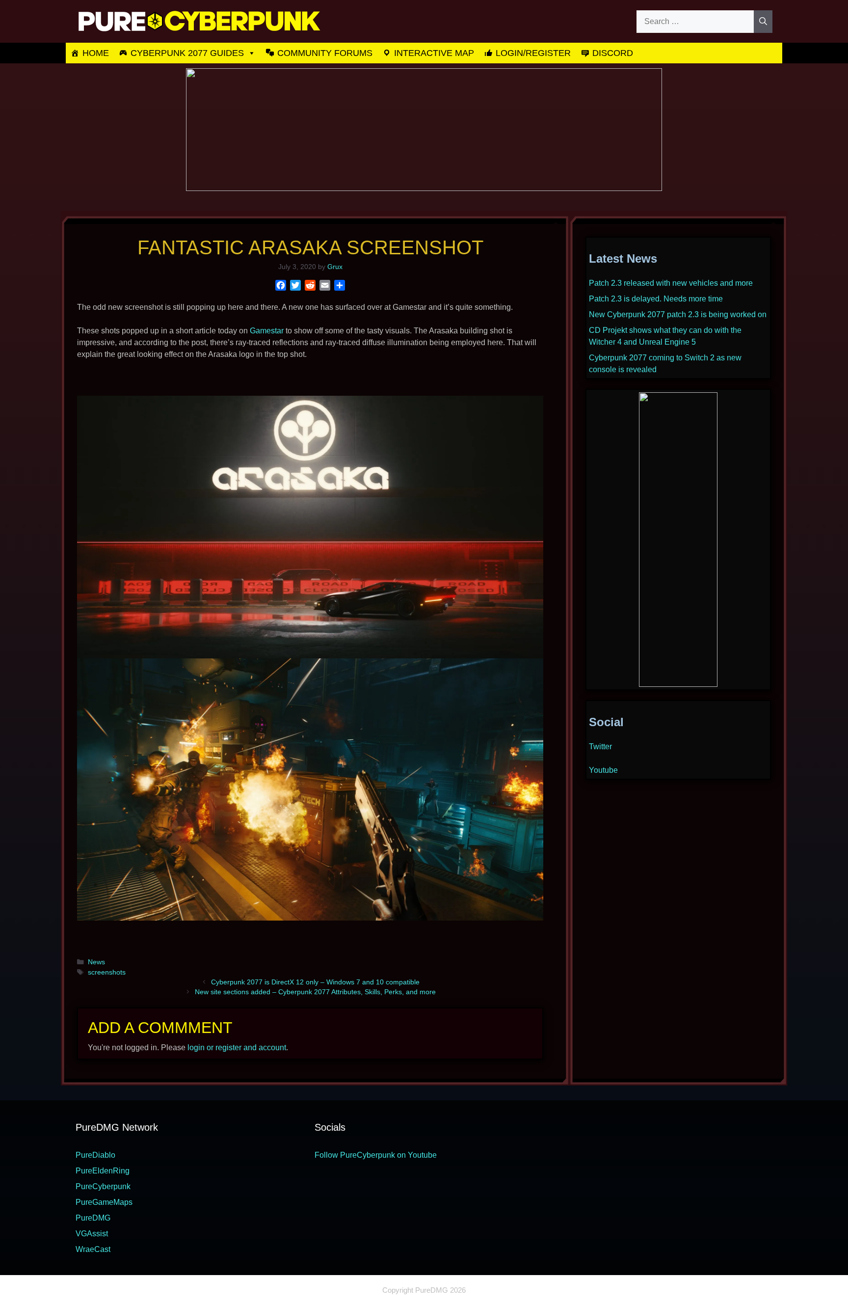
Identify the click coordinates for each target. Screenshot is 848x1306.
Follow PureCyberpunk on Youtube (376, 1155)
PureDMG (93, 1218)
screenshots (107, 972)
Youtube (603, 770)
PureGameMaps (104, 1202)
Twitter (600, 746)
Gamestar (267, 330)
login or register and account (236, 1047)
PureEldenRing (103, 1171)
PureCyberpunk (103, 1186)
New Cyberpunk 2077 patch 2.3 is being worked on (678, 314)
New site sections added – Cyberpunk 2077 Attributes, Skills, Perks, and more (315, 992)
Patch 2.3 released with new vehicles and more (671, 283)
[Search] (763, 21)
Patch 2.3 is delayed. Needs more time (656, 299)
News (96, 962)
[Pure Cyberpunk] (198, 21)
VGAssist (92, 1233)
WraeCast (93, 1249)
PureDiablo (95, 1155)
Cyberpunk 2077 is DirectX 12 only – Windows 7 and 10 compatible (315, 982)
